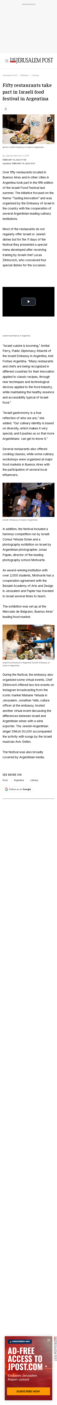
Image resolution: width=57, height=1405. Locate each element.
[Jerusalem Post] (31, 61)
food (5, 780)
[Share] (6, 109)
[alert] (28, 1368)
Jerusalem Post (10, 75)
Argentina (19, 780)
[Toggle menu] (7, 61)
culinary (34, 780)
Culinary (35, 75)
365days (24, 75)
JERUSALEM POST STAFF (17, 156)
